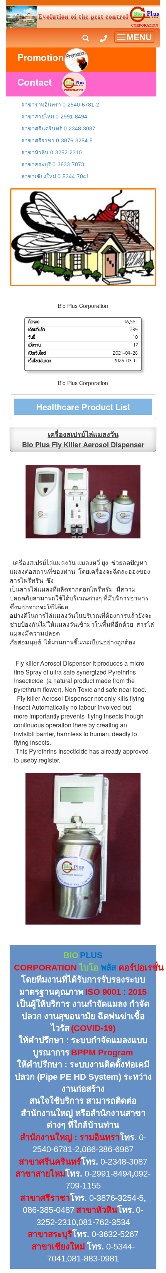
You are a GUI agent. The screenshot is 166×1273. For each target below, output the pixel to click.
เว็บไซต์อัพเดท (39, 361)
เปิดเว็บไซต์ (37, 353)
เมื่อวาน (34, 345)
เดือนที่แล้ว (36, 329)
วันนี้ (31, 337)
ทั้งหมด (33, 322)
